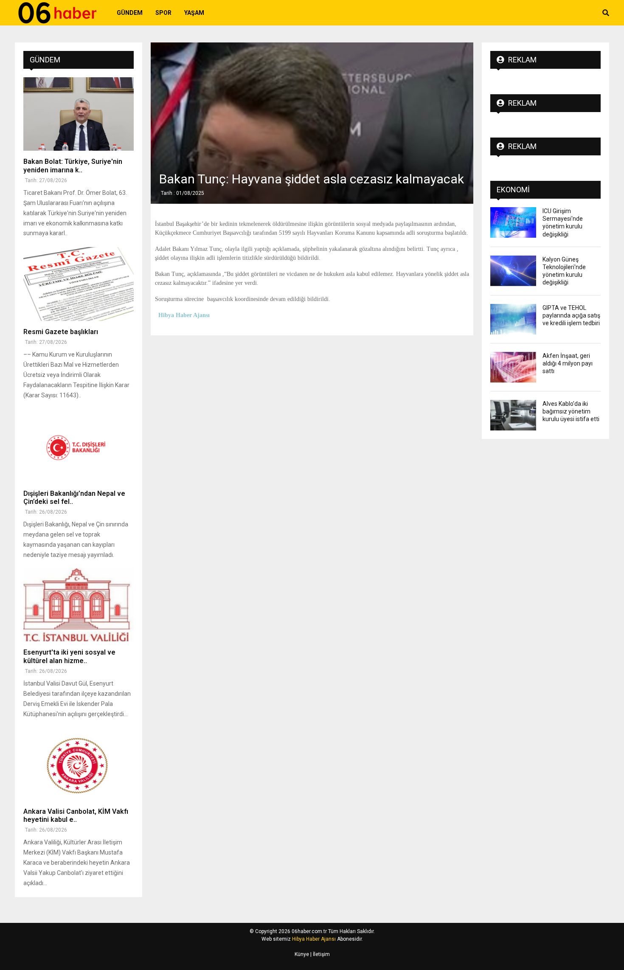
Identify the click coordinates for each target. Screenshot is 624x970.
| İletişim (319, 954)
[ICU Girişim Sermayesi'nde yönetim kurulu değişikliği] (513, 222)
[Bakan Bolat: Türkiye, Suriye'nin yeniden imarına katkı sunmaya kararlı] (78, 114)
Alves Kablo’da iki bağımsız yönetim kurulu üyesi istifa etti (570, 411)
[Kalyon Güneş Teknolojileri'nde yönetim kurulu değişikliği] (513, 271)
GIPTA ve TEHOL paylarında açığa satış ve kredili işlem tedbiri (571, 315)
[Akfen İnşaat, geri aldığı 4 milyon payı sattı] (513, 367)
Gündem (130, 12)
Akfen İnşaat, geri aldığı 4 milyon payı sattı (567, 363)
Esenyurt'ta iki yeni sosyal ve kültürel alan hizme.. (69, 656)
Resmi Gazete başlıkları (60, 332)
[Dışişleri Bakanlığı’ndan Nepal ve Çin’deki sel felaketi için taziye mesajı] (78, 446)
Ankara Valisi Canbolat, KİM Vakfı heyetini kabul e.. (75, 815)
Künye (302, 954)
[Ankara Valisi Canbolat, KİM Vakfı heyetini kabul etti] (78, 764)
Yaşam (194, 12)
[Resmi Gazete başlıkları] (78, 284)
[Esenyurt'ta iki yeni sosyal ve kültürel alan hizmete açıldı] (78, 604)
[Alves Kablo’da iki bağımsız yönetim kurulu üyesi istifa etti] (513, 415)
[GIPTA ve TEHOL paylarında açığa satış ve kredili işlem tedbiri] (513, 319)
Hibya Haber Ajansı (314, 939)
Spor (163, 12)
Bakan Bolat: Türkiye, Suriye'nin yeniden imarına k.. (72, 165)
